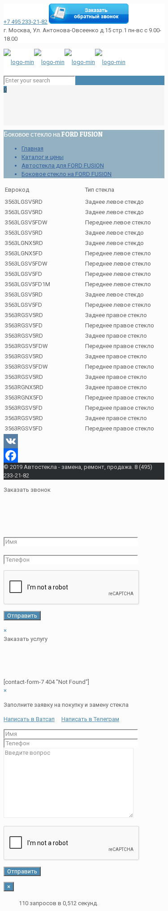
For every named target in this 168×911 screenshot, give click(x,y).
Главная (32, 148)
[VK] (84, 441)
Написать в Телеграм (90, 719)
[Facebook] (84, 455)
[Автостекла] (64, 62)
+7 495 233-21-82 (25, 21)
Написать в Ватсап (29, 719)
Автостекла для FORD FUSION (63, 165)
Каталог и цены (43, 157)
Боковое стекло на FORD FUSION (67, 174)
